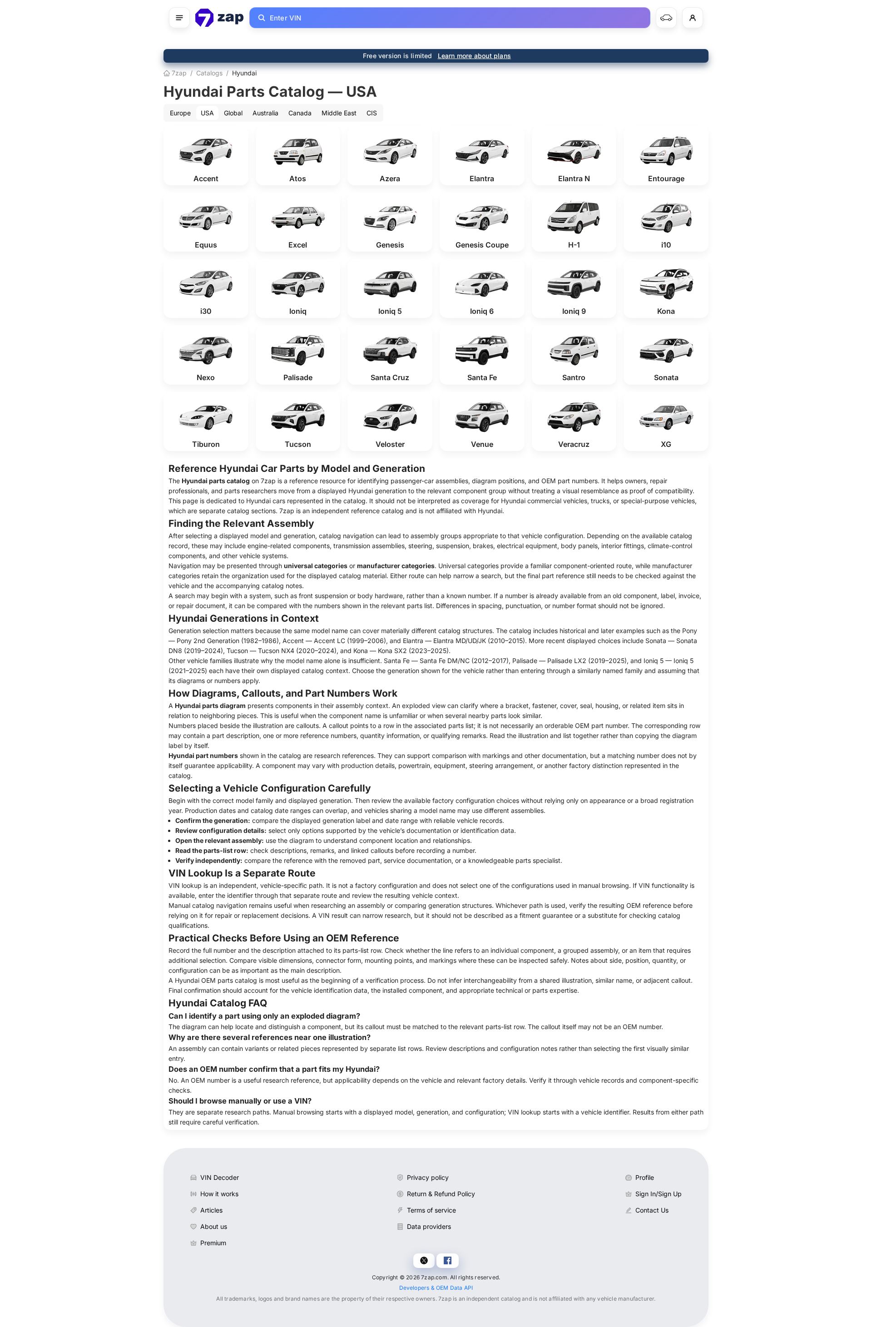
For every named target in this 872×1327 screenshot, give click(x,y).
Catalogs (209, 73)
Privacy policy (428, 1177)
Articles (211, 1210)
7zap (178, 73)
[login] (692, 17)
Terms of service (431, 1210)
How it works (219, 1194)
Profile (644, 1177)
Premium (213, 1243)
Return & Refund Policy (441, 1194)
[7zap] (219, 18)
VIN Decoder (219, 1177)
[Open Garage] (666, 17)
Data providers (429, 1226)
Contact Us (652, 1210)
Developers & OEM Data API (436, 1287)
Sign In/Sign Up (658, 1194)
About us (213, 1226)
